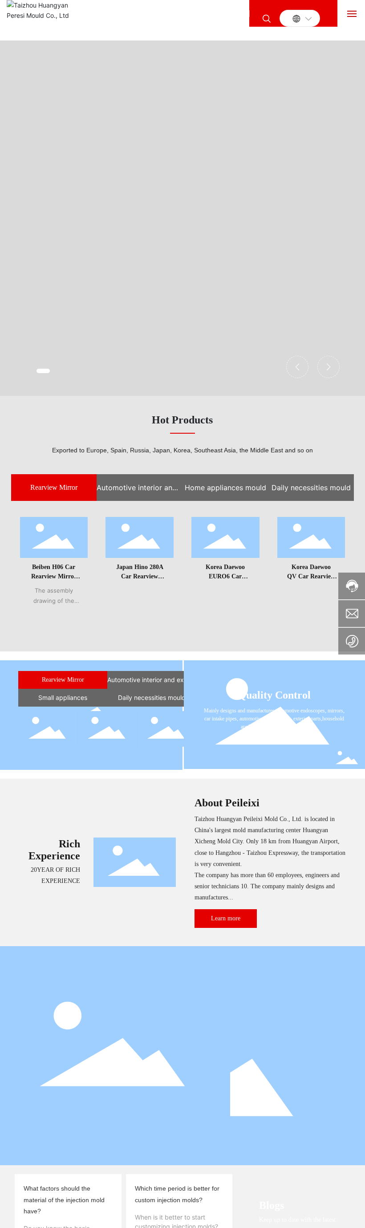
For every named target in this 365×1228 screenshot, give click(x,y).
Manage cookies (144, 1204)
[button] (43, 371)
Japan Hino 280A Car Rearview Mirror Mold (139, 576)
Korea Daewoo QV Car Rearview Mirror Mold (311, 576)
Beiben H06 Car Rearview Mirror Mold (54, 576)
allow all (221, 1204)
